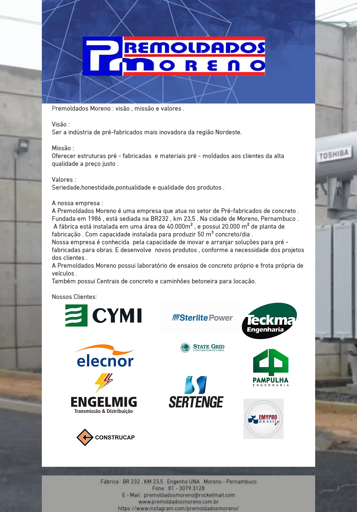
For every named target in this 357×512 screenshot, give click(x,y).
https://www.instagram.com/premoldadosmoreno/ (178, 508)
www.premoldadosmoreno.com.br (178, 502)
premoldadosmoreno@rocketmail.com (189, 495)
